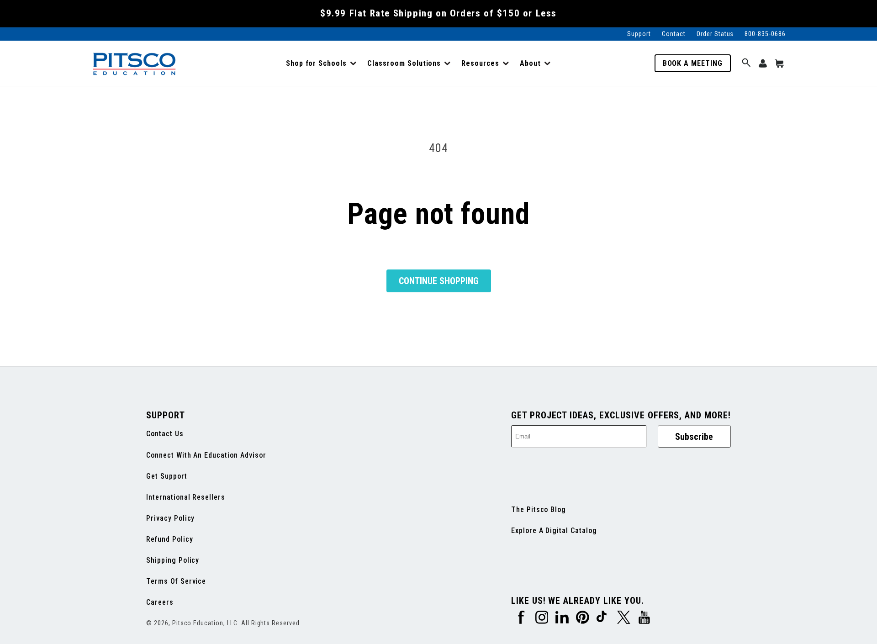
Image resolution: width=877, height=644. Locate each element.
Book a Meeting (693, 63)
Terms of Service (176, 581)
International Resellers (185, 497)
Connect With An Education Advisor (206, 455)
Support (639, 33)
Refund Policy (169, 539)
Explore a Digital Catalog (554, 530)
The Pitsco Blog (538, 509)
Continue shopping (439, 280)
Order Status (715, 33)
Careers (160, 602)
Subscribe (694, 436)
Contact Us (165, 433)
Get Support (166, 476)
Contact (674, 33)
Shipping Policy (172, 560)
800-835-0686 (765, 33)
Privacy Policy (170, 518)
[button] (321, 63)
